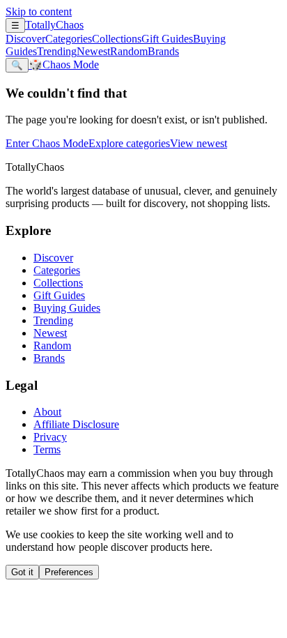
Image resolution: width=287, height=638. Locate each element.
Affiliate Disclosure (76, 424)
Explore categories (129, 143)
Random (129, 51)
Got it (22, 572)
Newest (93, 51)
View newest (198, 143)
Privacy (50, 437)
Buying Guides (66, 308)
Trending (57, 51)
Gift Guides (167, 39)
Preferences (69, 572)
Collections (116, 39)
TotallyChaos (54, 25)
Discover (25, 39)
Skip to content (39, 11)
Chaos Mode (64, 64)
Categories (68, 39)
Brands (163, 51)
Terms (47, 449)
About (47, 412)
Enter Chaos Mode (47, 143)
